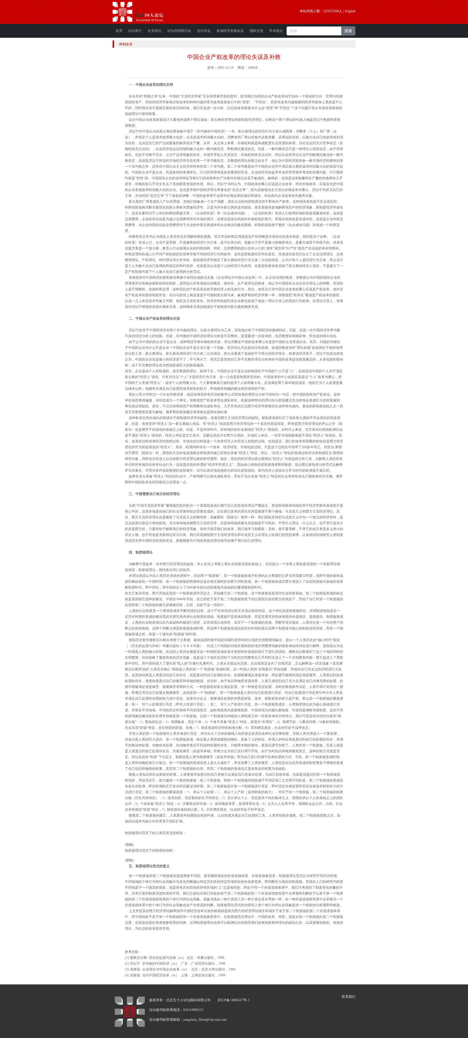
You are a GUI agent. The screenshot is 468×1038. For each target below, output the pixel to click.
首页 (119, 31)
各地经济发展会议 (230, 31)
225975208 (331, 11)
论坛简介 (135, 31)
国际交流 (256, 31)
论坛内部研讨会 (179, 31)
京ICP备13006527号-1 (233, 1000)
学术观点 (276, 31)
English (350, 11)
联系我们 (348, 997)
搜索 (348, 31)
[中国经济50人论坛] (144, 12)
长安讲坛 (154, 31)
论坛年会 (204, 31)
